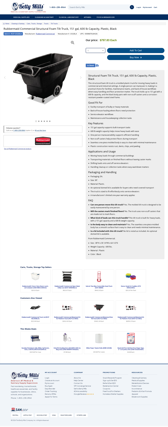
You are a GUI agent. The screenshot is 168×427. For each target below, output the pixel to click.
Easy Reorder (50, 389)
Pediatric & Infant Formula (142, 391)
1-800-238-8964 (58, 7)
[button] (6, 80)
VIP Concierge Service (82, 386)
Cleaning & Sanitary (44, 17)
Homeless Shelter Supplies (113, 394)
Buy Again (48, 386)
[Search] (132, 7)
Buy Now (135, 57)
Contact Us (78, 383)
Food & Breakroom (106, 17)
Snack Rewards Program (112, 378)
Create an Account (52, 380)
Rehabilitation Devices (140, 383)
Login (47, 378)
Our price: (92, 40)
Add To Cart (136, 50)
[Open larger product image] (43, 78)
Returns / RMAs (50, 394)
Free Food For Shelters (111, 391)
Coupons (106, 389)
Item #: (7, 34)
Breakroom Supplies (140, 397)
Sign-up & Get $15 (110, 380)
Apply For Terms (51, 397)
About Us (77, 378)
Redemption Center (111, 386)
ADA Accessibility (80, 391)
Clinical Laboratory (69, 17)
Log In (138, 7)
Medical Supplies (21, 17)
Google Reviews (84, 394)
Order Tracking (51, 391)
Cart (155, 7)
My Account (147, 7)
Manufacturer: (30, 34)
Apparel (87, 17)
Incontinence (137, 389)
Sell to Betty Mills (80, 389)
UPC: (82, 34)
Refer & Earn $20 (109, 383)
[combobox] (95, 50)
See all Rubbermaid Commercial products (17, 149)
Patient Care (136, 386)
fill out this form (40, 130)
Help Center (78, 380)
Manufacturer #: (64, 34)
